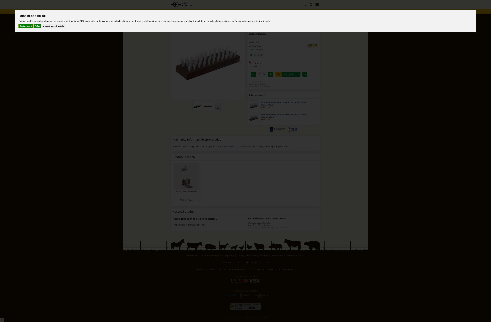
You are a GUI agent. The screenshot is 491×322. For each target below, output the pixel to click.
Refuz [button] (37, 26)
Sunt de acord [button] (26, 26)
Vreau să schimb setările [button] (53, 26)
